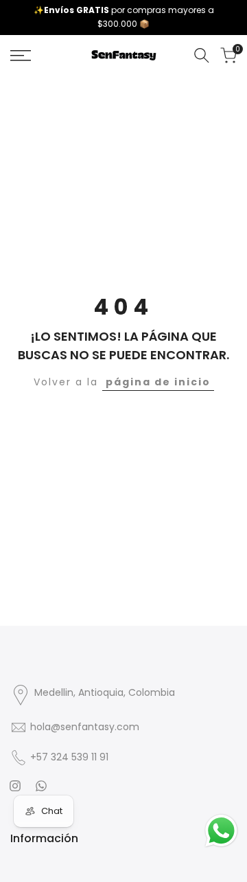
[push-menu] (20, 55)
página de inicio (158, 382)
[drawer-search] (201, 55)
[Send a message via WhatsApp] (221, 831)
